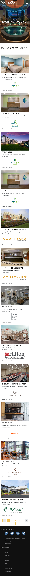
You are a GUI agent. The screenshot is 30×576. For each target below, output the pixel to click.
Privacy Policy (8, 568)
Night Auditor (8, 307)
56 (13, 523)
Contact (7, 566)
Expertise (7, 555)
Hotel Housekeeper (10, 113)
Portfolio (7, 558)
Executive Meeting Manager (14, 384)
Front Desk (7, 152)
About (6, 552)
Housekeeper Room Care (12, 268)
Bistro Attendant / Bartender (15, 229)
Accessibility (8, 571)
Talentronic (7, 547)
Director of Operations (12, 345)
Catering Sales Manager (12, 500)
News (6, 563)
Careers (7, 560)
